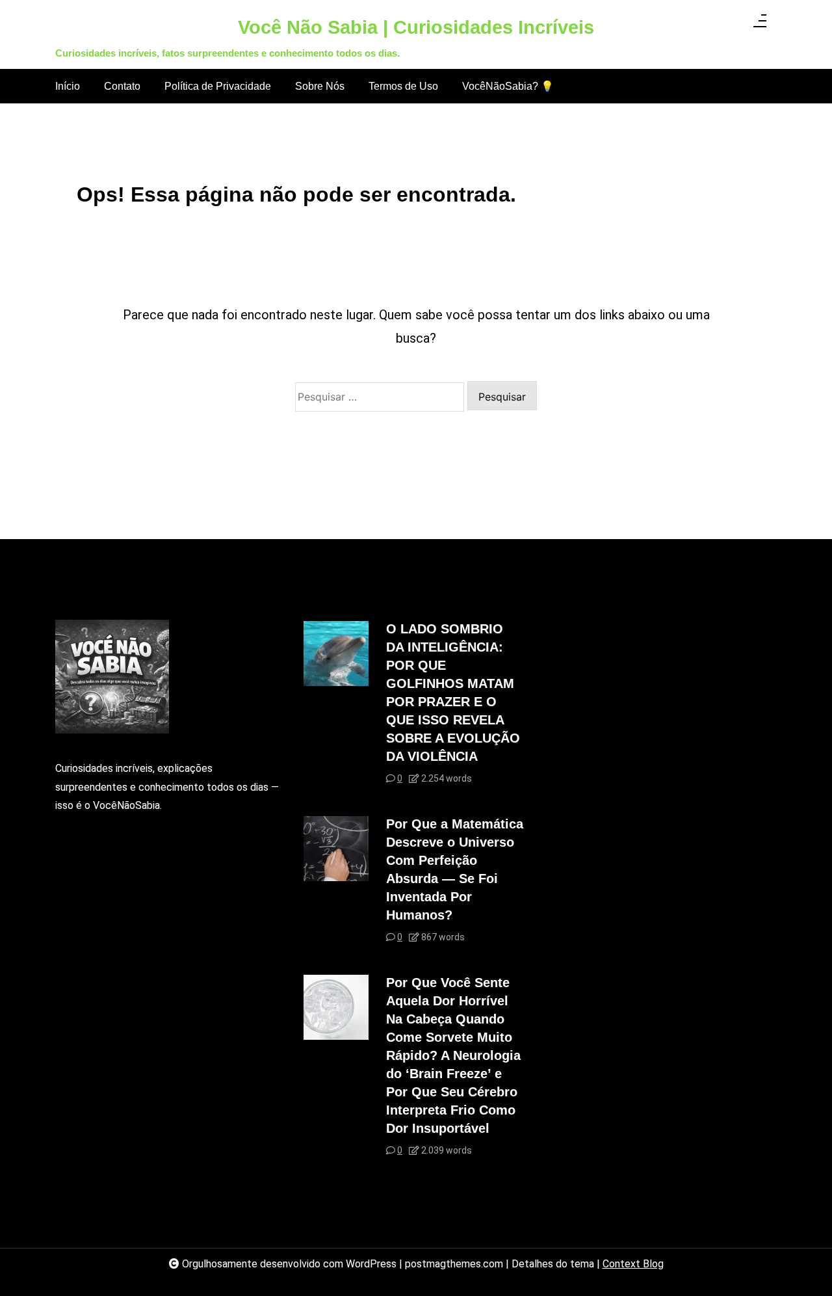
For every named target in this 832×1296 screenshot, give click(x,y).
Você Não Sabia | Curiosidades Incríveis (416, 27)
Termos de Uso (403, 86)
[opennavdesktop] (760, 25)
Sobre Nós (319, 86)
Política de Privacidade (217, 86)
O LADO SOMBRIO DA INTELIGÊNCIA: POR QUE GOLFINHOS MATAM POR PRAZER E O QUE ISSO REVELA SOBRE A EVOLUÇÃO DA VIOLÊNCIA (453, 692)
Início (67, 86)
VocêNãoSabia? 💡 (508, 86)
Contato (122, 86)
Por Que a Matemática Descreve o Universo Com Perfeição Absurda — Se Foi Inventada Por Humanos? (454, 869)
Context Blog (633, 1264)
